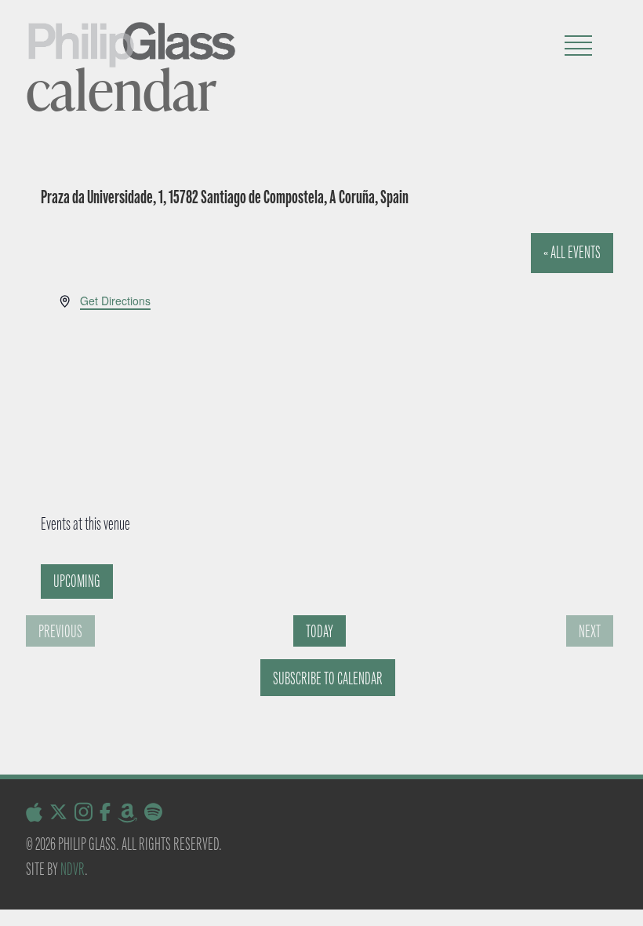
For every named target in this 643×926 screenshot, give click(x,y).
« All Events (572, 252)
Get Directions (115, 300)
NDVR (72, 869)
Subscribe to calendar (328, 678)
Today (319, 631)
